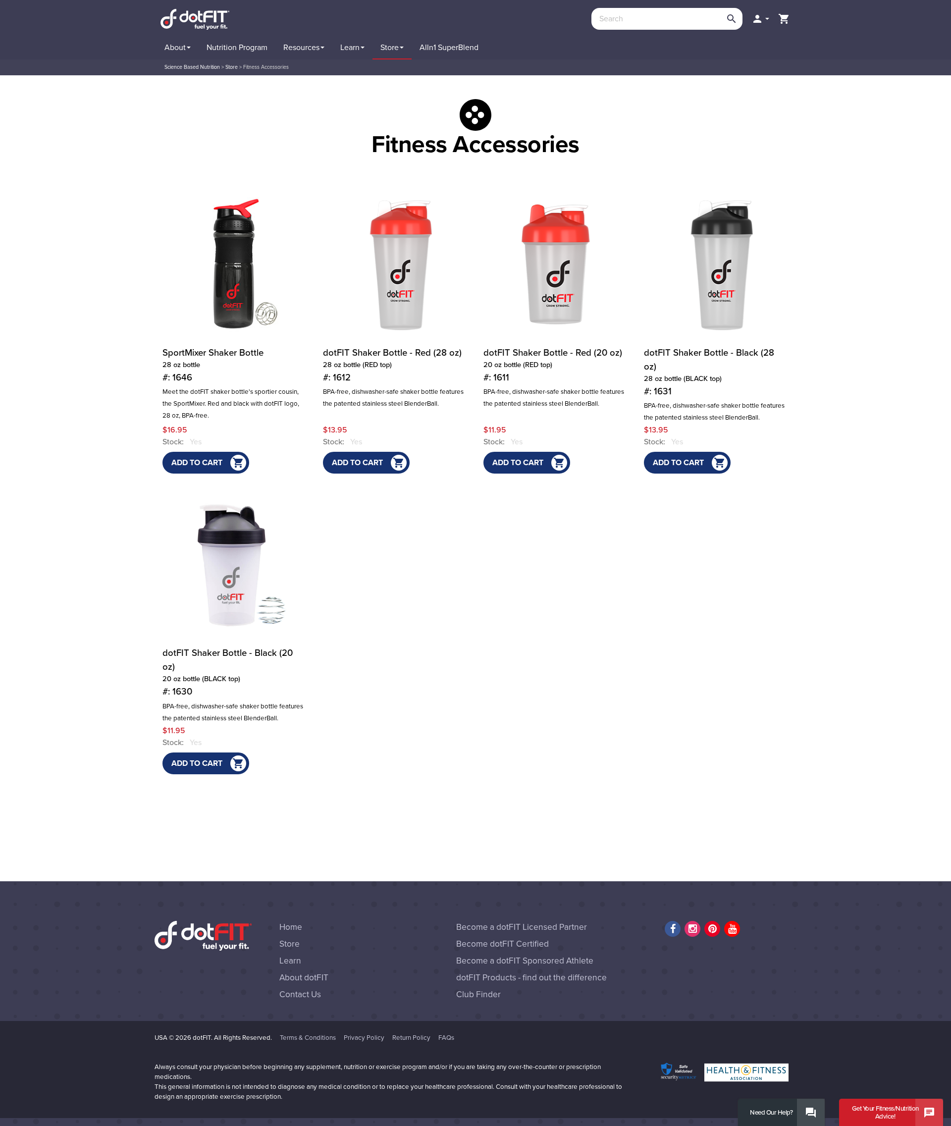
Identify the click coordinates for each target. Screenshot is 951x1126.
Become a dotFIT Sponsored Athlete (524, 961)
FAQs (446, 1038)
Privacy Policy (364, 1038)
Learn (290, 961)
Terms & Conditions (308, 1038)
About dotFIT (303, 977)
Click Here (842, 56)
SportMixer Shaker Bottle (213, 365)
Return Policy (411, 1038)
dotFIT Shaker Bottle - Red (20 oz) (552, 365)
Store (231, 67)
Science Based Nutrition (192, 67)
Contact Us (300, 994)
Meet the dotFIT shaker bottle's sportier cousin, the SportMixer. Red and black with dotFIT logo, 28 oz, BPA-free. (230, 404)
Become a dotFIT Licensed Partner (521, 927)
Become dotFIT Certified (502, 944)
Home (290, 927)
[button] (760, 19)
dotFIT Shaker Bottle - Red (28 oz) (392, 365)
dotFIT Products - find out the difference (531, 977)
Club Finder (478, 994)
